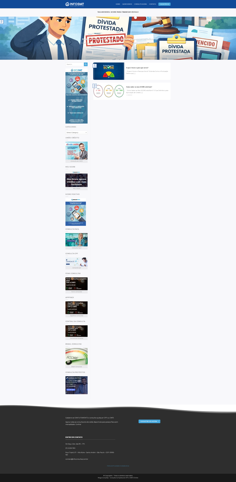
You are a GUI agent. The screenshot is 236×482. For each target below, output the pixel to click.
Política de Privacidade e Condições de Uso (118, 466)
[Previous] (7, 38)
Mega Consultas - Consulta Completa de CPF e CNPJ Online (118, 478)
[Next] (229, 38)
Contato (152, 4)
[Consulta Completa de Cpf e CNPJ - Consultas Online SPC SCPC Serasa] (74, 4)
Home (118, 4)
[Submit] (86, 64)
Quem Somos (127, 4)
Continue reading (118, 46)
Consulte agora (140, 4)
